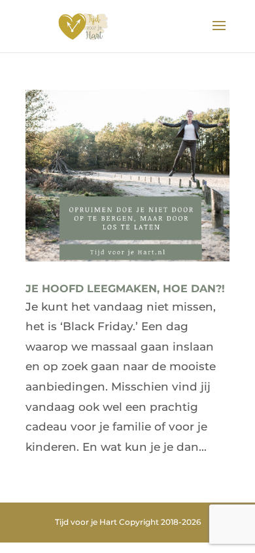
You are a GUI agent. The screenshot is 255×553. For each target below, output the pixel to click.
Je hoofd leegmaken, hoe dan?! (125, 288)
